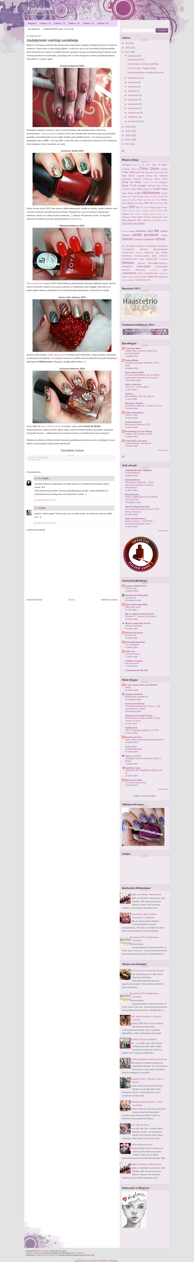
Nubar (125, 207)
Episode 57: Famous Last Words (141, 616)
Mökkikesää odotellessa (136, 697)
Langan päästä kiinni (136, 586)
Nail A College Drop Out (137, 506)
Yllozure (164, 220)
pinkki (137, 235)
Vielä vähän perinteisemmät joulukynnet (144, 739)
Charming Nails (133, 348)
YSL (159, 220)
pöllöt (165, 270)
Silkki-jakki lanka (133, 607)
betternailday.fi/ (133, 422)
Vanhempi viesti (109, 599)
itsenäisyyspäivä (142, 256)
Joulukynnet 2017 (135, 59)
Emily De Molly (131, 182)
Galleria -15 (88, 23)
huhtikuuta (133, 108)
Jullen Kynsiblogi (134, 412)
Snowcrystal (157, 217)
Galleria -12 (45, 23)
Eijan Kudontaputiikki (136, 604)
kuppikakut (163, 259)
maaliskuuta (134, 112)
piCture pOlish (136, 223)
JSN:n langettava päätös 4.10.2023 (142, 730)
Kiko (134, 196)
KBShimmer (151, 193)
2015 (128, 131)
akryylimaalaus (160, 249)
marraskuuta (134, 78)
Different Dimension (143, 179)
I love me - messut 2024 (136, 387)
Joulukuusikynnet (49, 133)
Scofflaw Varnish (148, 214)
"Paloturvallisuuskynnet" (141, 1144)
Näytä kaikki (162, 450)
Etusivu (71, 599)
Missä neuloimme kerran (137, 623)
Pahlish (146, 207)
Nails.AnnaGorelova (135, 518)
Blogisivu (32, 23)
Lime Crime (162, 196)
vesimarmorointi (143, 280)
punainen (151, 235)
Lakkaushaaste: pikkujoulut (138, 443)
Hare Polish (128, 193)
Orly (138, 207)
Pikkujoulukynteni (35, 283)
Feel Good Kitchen (135, 703)
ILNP (137, 193)
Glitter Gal (147, 189)
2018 (128, 47)
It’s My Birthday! (132, 473)
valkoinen (149, 239)
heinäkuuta (133, 95)
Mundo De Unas (135, 203)
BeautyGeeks (132, 494)
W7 (134, 220)
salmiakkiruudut (151, 273)
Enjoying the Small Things (138, 715)
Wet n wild (142, 220)
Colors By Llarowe (143, 172)
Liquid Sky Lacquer (129, 200)
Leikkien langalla (134, 661)
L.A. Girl (153, 196)
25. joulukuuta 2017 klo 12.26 (45, 500)
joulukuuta (133, 56)
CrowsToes (158, 172)
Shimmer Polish (129, 217)
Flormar (151, 185)
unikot (124, 280)
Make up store (144, 200)
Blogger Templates (33, 1253)
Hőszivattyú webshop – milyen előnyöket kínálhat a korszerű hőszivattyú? (139, 485)
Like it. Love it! (133, 756)
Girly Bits (126, 189)
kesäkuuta (133, 99)
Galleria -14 (74, 23)
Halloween (140, 246)
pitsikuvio (154, 270)
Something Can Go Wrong (138, 431)
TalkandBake (132, 360)
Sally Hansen (135, 214)
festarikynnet (127, 252)
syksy (130, 277)
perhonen (126, 270)
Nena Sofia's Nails (134, 372)
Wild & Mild (152, 220)
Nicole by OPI (160, 203)
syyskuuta (133, 86)
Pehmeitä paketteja (135, 642)
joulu (38, 459)
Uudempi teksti (34, 599)
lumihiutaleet (161, 266)
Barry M (156, 165)
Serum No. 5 (161, 214)
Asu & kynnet (128, 246)
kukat (141, 259)
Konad (139, 196)
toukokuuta (133, 104)
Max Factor (156, 200)
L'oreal (146, 196)
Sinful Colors (144, 217)
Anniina (38, 478)
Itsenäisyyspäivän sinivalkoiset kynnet (145, 72)
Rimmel (152, 211)
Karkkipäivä (131, 727)
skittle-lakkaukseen (57, 354)
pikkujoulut (140, 270)
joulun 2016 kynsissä (51, 426)
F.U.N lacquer (138, 185)
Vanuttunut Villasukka (136, 595)
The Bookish (79, 1253)
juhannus (163, 256)
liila (156, 231)
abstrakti (143, 249)
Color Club (128, 172)
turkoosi (138, 239)
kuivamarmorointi (129, 259)
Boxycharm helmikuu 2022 (138, 424)
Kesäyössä (130, 635)
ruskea (164, 235)
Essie (125, 185)
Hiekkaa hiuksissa (133, 626)
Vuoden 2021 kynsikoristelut (138, 434)
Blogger (152, 796)
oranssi (126, 235)
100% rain (130, 651)
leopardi (141, 263)
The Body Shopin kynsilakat (143, 1039)
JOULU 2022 (131, 415)
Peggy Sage (155, 207)
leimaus (128, 263)
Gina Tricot (161, 185)
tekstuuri (152, 276)
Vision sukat (131, 588)
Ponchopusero (132, 663)
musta (164, 231)
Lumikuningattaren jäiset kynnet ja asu (148, 1059)
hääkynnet (149, 252)
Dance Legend (136, 175)
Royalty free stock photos (45, 1255)
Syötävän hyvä (132, 768)
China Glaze (149, 169)
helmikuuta (133, 117)
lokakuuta (133, 82)
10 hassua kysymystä (135, 782)
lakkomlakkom (132, 480)
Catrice (134, 169)
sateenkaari (163, 273)
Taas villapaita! (132, 644)
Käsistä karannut (134, 632)
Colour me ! (131, 746)
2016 (128, 127)
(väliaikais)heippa (133, 749)
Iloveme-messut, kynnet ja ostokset (147, 970)
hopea (132, 231)
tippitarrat (162, 276)
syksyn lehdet (140, 277)
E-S (36, 508)
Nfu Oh (149, 202)
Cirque (164, 169)
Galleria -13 (59, 23)
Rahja (128, 687)
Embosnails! (41, 8)
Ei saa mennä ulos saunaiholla (141, 685)
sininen (127, 239)
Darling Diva (151, 176)
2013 (128, 139)
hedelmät (139, 253)
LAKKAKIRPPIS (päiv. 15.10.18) (58, 29)
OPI (132, 207)
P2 (142, 207)
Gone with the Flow (139, 1125)
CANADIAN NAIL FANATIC (138, 470)
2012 (128, 144)
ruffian (140, 273)
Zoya (125, 223)
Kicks (130, 197)
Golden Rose (160, 188)
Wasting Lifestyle (134, 403)
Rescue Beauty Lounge (138, 211)
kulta (150, 231)
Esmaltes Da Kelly (150, 182)
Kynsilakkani (34, 29)
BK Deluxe (146, 165)
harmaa (125, 231)
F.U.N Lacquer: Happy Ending (141, 68)
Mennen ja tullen (133, 780)
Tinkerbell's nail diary (136, 441)
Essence (163, 182)
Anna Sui (137, 165)
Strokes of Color (133, 737)
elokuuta (132, 91)
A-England (127, 165)
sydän (124, 277)
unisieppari (131, 280)
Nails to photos (133, 384)
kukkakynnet (151, 259)
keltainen (141, 231)
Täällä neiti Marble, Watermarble (145, 894)
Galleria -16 (102, 23)
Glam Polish (136, 189)
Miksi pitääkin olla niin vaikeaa (139, 396)
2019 (128, 43)
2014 (128, 135)
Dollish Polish (160, 179)
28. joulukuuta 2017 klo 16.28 (45, 523)
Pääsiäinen (162, 246)
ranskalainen (129, 272)
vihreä (160, 239)
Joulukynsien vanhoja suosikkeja (52, 40)
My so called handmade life (139, 614)
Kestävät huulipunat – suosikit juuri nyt (143, 406)
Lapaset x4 (130, 598)
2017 (128, 52)
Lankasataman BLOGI (136, 670)
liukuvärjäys (144, 266)
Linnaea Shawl (132, 654)
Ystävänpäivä (128, 249)
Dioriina (129, 394)
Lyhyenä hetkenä (134, 694)
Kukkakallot (151, 246)
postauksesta (75, 219)
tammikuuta (134, 121)
